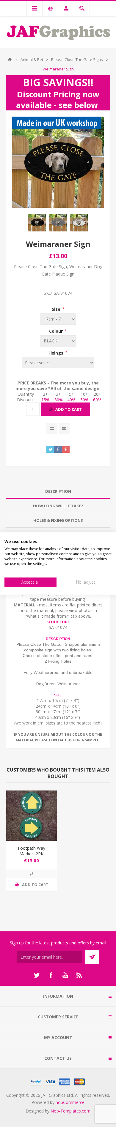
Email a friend (64, 428)
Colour (56, 331)
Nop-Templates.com (70, 1111)
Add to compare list (51, 428)
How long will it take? (58, 505)
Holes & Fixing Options (58, 520)
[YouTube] (65, 975)
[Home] (10, 59)
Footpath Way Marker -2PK (31, 850)
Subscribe (92, 957)
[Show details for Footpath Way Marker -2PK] (31, 815)
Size (57, 309)
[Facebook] (51, 975)
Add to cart (68, 409)
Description (58, 491)
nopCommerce (70, 1102)
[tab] (58, 491)
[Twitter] (36, 975)
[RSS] (79, 975)
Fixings (56, 352)
